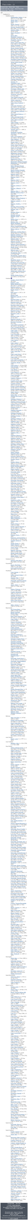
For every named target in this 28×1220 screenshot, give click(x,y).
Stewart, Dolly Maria (16, 560)
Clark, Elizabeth (15, 787)
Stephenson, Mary (16, 700)
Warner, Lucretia (15, 171)
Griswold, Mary (15, 655)
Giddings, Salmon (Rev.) (17, 444)
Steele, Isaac (14, 21)
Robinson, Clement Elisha (18, 538)
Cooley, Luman (15, 792)
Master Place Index (19, 8)
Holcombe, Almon (16, 474)
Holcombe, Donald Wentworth (16, 838)
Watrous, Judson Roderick (18, 198)
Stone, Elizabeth (15, 32)
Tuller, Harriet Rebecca (17, 114)
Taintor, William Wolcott (17, 76)
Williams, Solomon (16, 713)
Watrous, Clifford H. (16, 188)
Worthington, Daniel (16, 268)
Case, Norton (14, 1044)
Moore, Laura (14, 739)
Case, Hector (14, 1019)
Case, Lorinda (15, 1030)
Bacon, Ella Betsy (16, 565)
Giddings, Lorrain (15, 424)
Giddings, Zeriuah (16, 449)
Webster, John (15, 209)
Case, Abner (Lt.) (15, 996)
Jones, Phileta (15, 511)
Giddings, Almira (15, 404)
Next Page (11, 10)
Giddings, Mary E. (16, 430)
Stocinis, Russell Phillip (17, 27)
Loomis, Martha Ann (16, 682)
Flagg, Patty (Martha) (16, 597)
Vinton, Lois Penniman (17, 150)
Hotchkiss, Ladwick (16, 1190)
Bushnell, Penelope (16, 322)
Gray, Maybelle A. (15, 806)
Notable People (4, 8)
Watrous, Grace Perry (16, 195)
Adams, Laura (14, 987)
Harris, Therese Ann (16, 818)
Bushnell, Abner (15, 299)
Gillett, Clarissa (15, 452)
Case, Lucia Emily (16, 1033)
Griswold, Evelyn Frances (18, 809)
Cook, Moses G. (15, 372)
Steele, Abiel (14, 20)
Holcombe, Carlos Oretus (18, 834)
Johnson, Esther (15, 672)
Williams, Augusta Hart (17, 236)
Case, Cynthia (15, 1008)
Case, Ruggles (15, 1058)
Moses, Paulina (15, 913)
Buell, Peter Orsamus (16, 616)
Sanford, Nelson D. (16, 540)
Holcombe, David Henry (17, 658)
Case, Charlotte (15, 1002)
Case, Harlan (14, 1155)
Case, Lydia (14, 357)
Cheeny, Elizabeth (16, 622)
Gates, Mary (14, 395)
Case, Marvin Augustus (17, 359)
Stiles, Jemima (15, 605)
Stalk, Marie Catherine (17, 930)
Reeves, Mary (14, 532)
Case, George (14, 572)
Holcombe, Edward (16, 1083)
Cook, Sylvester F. (16, 375)
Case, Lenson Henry (16, 567)
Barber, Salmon (15, 764)
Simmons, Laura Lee (16, 971)
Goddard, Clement (16, 1078)
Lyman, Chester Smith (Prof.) (19, 685)
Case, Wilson (14, 1072)
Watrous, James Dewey (17, 706)
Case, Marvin (14, 1036)
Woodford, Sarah (15, 260)
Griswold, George (15, 651)
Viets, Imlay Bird (15, 944)
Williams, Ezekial (15, 241)
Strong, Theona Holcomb (18, 56)
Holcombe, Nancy (16, 868)
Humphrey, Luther (16, 500)
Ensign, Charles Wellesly (18, 386)
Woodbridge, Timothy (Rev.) (18, 255)
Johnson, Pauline (15, 1193)
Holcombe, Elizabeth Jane (18, 841)
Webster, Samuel (15, 215)
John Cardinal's (11, 1217)
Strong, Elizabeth (15, 45)
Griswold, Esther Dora (17, 648)
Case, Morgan (15, 1038)
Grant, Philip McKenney (17, 731)
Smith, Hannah (15, 545)
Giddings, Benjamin (16, 410)
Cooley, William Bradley (17, 798)
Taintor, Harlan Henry (16, 68)
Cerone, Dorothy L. (16, 1167)
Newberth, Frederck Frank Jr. (19, 966)
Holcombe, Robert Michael (18, 1183)
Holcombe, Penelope (16, 486)
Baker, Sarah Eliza (16, 761)
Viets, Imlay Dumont (16, 947)
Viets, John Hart (15, 951)
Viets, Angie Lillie (15, 938)
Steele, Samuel (15, 24)
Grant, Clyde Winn (16, 723)
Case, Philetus (15, 1052)
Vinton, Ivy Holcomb (16, 147)
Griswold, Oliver (15, 453)
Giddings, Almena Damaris (18, 402)
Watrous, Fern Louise (16, 703)
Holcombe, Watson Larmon (18, 491)
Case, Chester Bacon (17, 1147)
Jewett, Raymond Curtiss (17, 669)
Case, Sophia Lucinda (17, 1066)
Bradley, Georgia (15, 767)
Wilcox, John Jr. (15, 229)
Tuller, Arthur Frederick (17, 103)
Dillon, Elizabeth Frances (18, 804)
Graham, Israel (15, 1080)
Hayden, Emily (15, 465)
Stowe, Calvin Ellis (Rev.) (18, 42)
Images (12, 8)
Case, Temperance (16, 1069)
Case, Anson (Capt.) (16, 999)
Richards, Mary (15, 924)
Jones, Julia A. (15, 585)
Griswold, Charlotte (16, 641)
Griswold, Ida (14, 654)
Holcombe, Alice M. (16, 826)
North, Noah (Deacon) (17, 600)
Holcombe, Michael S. (17, 1181)
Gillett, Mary (14, 958)
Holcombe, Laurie (16, 1178)
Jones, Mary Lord (15, 675)
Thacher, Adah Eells (16, 79)
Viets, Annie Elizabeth (17, 941)
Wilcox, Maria (14, 1117)
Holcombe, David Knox (17, 477)
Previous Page (4, 10)
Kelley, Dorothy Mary (16, 676)
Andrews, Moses (15, 759)
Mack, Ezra (14, 514)
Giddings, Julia (15, 421)
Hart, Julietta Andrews (17, 820)
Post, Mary (14, 1127)
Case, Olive (14, 1161)
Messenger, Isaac (15, 1101)
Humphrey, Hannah (16, 1093)
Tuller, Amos (14, 1111)
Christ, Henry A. (15, 781)
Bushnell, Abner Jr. (16, 302)
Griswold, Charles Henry (17, 639)
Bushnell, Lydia (15, 316)
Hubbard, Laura (15, 667)
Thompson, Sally (15, 83)
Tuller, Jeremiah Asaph (17, 117)
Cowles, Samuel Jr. (16, 595)
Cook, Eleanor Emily (16, 629)
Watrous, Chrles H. (16, 185)
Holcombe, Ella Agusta (17, 480)
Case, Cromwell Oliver (17, 773)
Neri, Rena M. (14, 918)
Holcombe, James (16, 483)
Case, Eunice (14, 337)
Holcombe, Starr (15, 488)
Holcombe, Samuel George (18, 878)
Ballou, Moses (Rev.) (16, 284)
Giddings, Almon (15, 407)
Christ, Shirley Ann (16, 784)
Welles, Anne (14, 219)
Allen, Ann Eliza (15, 717)
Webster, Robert (15, 212)
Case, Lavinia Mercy (16, 1027)
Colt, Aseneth (14, 366)
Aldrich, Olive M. (15, 750)
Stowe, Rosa (14, 932)
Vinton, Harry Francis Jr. (17, 145)
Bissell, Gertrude (15, 612)
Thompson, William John (17, 89)
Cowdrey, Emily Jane (16, 381)
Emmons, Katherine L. (17, 634)
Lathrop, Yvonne (15, 964)
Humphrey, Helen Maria (17, 497)
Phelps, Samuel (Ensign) (17, 526)
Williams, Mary (15, 711)
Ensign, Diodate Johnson (18, 389)
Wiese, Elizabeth (15, 223)
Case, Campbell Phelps (17, 327)
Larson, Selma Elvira (16, 734)
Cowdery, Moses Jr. (16, 378)
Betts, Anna (14, 292)
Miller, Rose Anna (15, 910)
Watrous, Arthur (15, 174)
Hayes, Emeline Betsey (17, 466)
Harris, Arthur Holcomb (17, 812)
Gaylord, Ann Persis (16, 396)
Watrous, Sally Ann (16, 550)
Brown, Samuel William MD (18, 992)
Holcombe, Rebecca (16, 664)
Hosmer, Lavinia (15, 494)
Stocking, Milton (15, 30)
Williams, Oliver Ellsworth (18, 244)
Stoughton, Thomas (16, 39)
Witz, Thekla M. (15, 954)
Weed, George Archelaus (18, 1114)
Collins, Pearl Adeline (17, 624)
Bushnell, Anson (15, 310)
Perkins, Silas (14, 521)
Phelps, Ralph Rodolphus (18, 692)
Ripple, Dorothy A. (16, 927)
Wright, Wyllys (15, 556)
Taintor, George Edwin (17, 65)
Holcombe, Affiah (15, 472)
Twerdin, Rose (15, 129)
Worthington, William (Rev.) (18, 271)
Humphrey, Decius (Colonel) (18, 1086)
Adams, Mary (14, 989)
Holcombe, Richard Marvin (18, 875)
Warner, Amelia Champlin (18, 170)
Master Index (12, 7)
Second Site (16, 1217)
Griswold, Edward (16, 646)
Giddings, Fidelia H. (16, 418)
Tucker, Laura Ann (16, 100)
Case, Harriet (14, 340)
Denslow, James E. (16, 801)
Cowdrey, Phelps (15, 383)
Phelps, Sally (14, 695)
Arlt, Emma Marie (15, 609)
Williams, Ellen (15, 239)
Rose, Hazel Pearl (16, 697)
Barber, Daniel (15, 289)
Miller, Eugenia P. (15, 516)
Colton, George (15, 627)
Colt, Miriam (14, 369)
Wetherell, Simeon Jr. (16, 709)
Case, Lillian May (15, 351)
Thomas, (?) (14, 82)
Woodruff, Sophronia (16, 265)
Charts (17, 7)
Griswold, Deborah (16, 979)
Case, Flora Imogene (16, 775)
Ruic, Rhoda (14, 1108)
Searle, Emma (15, 543)
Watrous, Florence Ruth (17, 192)
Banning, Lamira (15, 287)
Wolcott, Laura (15, 250)
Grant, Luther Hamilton (17, 729)
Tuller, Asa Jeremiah (16, 105)
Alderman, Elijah (15, 976)
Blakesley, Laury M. (16, 296)
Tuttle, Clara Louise (16, 935)
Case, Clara (14, 330)
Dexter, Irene (14, 632)
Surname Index (4, 7)
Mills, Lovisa (14, 1104)
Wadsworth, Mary (15, 156)
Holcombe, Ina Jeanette (17, 855)
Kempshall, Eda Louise (17, 893)
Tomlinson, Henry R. (16, 94)
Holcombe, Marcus (16, 1124)
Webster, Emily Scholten (17, 206)
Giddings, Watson (15, 446)
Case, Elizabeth (15, 334)
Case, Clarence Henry (17, 1150)
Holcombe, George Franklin (18, 847)
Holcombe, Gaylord (16, 844)
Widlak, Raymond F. (16, 973)
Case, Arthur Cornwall (17, 324)
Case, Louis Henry (16, 354)
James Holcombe (16, 1205)
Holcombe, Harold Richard (18, 853)
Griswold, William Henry (17, 456)
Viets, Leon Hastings (16, 136)
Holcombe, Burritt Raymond (18, 832)
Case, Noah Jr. (15, 1041)
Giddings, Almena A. (16, 399)
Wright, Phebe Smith (16, 553)
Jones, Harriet (14, 508)
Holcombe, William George (18, 883)
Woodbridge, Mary (16, 253)
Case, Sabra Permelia (17, 1064)
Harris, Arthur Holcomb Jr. (18, 815)
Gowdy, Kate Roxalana (17, 720)
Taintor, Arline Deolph (17, 62)
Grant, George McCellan (17, 726)
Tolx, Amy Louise (15, 91)
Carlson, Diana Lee (16, 770)
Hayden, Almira (15, 459)
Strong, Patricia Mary (16, 54)
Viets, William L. (15, 139)
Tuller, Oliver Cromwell (17, 119)
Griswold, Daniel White (17, 643)
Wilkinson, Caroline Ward (18, 232)
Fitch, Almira (14, 636)
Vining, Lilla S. (15, 142)
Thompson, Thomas (16, 86)
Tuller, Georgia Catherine (18, 111)
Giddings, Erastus (16, 416)
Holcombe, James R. (16, 1175)
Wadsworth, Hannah (16, 153)
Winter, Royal (14, 247)
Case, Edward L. (15, 1153)
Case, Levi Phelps (16, 348)
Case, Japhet (14, 343)
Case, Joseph (14, 1024)
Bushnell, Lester (15, 313)
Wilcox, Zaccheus (16, 1120)
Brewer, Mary (14, 613)
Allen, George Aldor (16, 753)
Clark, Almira (14, 365)
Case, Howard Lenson (17, 778)
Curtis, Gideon (15, 1075)
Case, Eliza (14, 1016)
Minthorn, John (15, 743)
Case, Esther (14, 619)
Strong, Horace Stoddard (17, 51)
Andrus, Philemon (16, 589)
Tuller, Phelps (14, 122)
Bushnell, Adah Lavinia (17, 305)
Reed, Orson (14, 1106)
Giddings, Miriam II (16, 435)
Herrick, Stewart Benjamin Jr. (19, 823)
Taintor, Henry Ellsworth (17, 70)
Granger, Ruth (14, 578)
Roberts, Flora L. (15, 535)
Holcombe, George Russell (18, 850)
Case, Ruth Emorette (16, 1061)
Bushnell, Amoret (15, 308)
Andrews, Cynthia (16, 756)
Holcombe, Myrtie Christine (18, 865)
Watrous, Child (15, 177)
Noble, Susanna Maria (17, 921)
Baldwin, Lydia (15, 282)
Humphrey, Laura (15, 1096)
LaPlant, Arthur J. (15, 679)
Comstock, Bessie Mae (17, 790)
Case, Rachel (14, 1055)
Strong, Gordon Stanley (17, 48)
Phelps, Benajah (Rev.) (17, 689)
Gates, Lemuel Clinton (17, 575)
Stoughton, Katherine (16, 37)
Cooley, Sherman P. (16, 795)
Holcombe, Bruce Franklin (18, 829)
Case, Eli (13, 1013)
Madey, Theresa (15, 907)
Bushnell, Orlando (16, 319)
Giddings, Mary (15, 427)
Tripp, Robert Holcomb (17, 97)
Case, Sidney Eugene (17, 1164)
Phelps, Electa (15, 523)
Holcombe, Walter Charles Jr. (19, 881)
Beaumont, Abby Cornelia (18, 1137)
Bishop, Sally (14, 295)
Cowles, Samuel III (16, 592)
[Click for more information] (11, 278)
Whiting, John (14, 222)
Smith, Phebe (14, 547)
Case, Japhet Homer (16, 345)
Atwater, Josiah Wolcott (17, 280)
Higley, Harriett (15, 469)
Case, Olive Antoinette (17, 1047)
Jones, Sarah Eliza (16, 890)
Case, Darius (14, 331)
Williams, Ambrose (16, 234)
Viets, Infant (14, 949)
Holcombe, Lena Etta (16, 858)
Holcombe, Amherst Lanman (18, 580)
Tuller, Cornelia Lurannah (18, 108)
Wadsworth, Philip (16, 159)
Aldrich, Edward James (17, 747)
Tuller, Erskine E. (15, 982)
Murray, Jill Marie (15, 916)
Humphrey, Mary (15, 1099)
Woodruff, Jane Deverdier (18, 262)
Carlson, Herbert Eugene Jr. (18, 1143)
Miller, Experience (16, 518)
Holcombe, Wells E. (16, 961)
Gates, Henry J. (15, 392)
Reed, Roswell (15, 529)
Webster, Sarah (15, 216)
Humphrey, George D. (17, 1090)
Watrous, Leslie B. (16, 201)
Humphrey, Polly (15, 505)
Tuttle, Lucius (14, 126)
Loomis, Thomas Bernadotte (18, 903)
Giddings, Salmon (16, 438)
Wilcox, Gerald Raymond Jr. (18, 226)
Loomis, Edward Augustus (18, 896)
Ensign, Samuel (15, 1131)
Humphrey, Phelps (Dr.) (17, 502)
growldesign (16, 1218)
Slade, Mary (14, 1134)
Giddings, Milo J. (15, 432)
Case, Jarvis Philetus (16, 1022)
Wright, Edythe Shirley (17, 275)
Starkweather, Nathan (17, 17)
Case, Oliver (14, 1050)
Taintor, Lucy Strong (16, 73)
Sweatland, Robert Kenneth (18, 59)
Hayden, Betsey (15, 462)
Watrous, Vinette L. (16, 204)
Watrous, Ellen (15, 191)
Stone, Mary (14, 35)
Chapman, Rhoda (16, 362)
